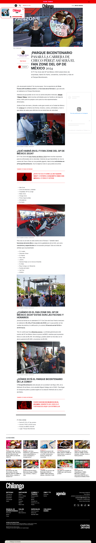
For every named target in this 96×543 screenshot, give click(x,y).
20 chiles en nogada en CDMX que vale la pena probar (64, 472)
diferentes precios (36, 332)
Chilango (21, 108)
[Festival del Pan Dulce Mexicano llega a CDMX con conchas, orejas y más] (31, 464)
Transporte (43, 449)
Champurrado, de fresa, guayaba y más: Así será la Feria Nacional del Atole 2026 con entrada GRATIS (13, 454)
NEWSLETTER (26, 5)
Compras (21, 497)
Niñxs (20, 503)
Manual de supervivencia (12, 510)
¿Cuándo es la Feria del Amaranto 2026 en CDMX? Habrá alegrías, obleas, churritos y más (47, 473)
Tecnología (9, 499)
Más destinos (22, 512)
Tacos (32, 497)
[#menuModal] (16, 5)
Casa (7, 516)
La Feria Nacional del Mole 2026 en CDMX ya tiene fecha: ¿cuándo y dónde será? (64, 453)
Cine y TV (47, 492)
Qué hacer (23, 61)
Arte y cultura (22, 496)
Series (45, 496)
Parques (21, 501)
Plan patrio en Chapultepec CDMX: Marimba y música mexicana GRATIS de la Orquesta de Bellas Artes (82, 473)
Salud (7, 501)
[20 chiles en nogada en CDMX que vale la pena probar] (65, 464)
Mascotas (21, 504)
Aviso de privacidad (84, 501)
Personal (8, 512)
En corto (21, 511)
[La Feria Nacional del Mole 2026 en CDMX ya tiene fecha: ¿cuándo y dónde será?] (65, 444)
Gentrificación (35, 511)
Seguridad (9, 497)
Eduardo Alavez (24, 55)
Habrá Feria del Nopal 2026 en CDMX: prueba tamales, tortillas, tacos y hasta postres (82, 453)
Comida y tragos (35, 493)
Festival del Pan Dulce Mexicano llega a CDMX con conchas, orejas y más (30, 473)
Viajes (21, 509)
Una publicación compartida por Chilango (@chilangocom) (82, 130)
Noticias (25, 449)
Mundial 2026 (34, 514)
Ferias (7, 449)
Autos (7, 514)
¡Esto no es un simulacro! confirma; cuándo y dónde (49, 176)
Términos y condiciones (83, 499)
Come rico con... (35, 503)
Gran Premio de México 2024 (38, 156)
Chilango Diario (47, 510)
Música (76, 469)
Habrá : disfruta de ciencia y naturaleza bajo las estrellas (47, 404)
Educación (9, 496)
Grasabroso (34, 501)
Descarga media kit (84, 492)
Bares (32, 499)
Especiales (35, 509)
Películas (46, 494)
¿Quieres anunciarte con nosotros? (80, 496)
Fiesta (32, 504)
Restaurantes (60, 469)
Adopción (33, 512)
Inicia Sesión (79, 5)
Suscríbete (87, 494)
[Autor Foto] (23, 52)
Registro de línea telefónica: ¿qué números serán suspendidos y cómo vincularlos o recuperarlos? (30, 454)
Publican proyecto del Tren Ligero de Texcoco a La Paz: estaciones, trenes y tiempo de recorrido (47, 454)
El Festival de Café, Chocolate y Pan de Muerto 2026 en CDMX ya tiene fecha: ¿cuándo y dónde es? (13, 473)
